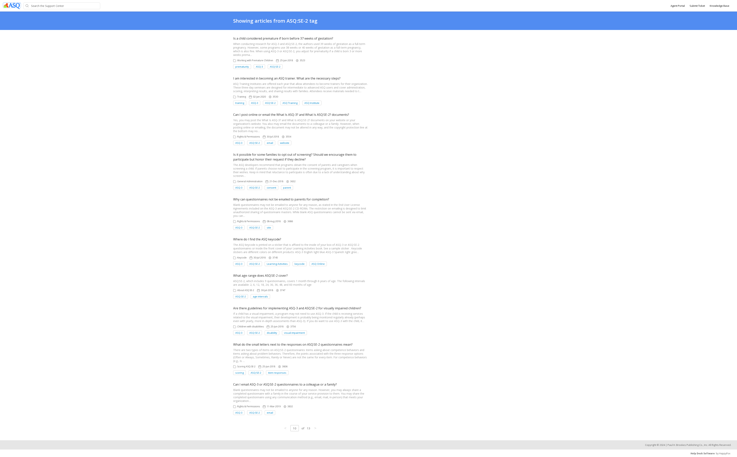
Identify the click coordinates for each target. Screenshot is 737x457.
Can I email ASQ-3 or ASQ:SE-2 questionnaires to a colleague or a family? (285, 384)
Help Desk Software (703, 453)
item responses (277, 372)
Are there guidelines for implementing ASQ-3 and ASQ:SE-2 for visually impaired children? (297, 308)
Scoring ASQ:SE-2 (246, 366)
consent (271, 187)
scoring (239, 372)
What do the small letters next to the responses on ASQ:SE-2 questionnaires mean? (293, 344)
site (269, 227)
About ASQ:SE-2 (245, 290)
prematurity (242, 66)
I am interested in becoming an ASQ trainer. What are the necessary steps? (286, 78)
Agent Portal (678, 5)
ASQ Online (318, 264)
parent (287, 187)
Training (241, 96)
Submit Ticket (697, 5)
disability (272, 332)
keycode (300, 264)
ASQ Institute (311, 103)
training (239, 103)
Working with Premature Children (255, 60)
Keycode (242, 257)
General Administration (250, 181)
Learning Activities (277, 264)
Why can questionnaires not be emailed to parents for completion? (281, 199)
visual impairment (294, 332)
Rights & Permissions (248, 136)
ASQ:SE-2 (275, 66)
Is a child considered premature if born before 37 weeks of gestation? (283, 38)
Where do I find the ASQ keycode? (257, 239)
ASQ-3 (259, 66)
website (284, 143)
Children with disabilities (250, 326)
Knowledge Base (719, 5)
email (270, 143)
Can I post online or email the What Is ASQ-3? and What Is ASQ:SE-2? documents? (291, 115)
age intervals (260, 296)
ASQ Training (290, 103)
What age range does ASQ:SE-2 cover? (260, 275)
